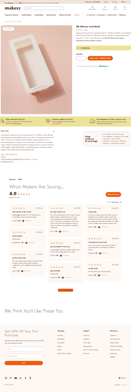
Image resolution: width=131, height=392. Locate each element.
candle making (26, 15)
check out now (17, 123)
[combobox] (44, 8)
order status (87, 343)
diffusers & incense (65, 15)
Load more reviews (65, 290)
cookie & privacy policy (64, 353)
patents (59, 350)
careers (59, 346)
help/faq (86, 339)
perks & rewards (115, 339)
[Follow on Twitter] (30, 378)
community (113, 353)
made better (61, 339)
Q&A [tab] (20, 179)
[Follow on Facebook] (25, 378)
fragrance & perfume (11, 15)
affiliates (112, 357)
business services (115, 350)
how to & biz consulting (90, 350)
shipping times (87, 346)
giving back (61, 343)
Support (106, 2)
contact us (60, 121)
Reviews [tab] (12, 179)
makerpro (113, 335)
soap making (39, 15)
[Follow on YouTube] (15, 378)
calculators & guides (116, 346)
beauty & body (51, 15)
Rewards (115, 2)
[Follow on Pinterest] (10, 378)
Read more (54, 228)
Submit (24, 363)
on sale (76, 15)
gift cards (86, 353)
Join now (88, 2)
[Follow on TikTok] (20, 378)
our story (60, 335)
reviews (117, 385)
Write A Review (113, 194)
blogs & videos (114, 343)
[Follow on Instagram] (6, 378)
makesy (7, 21)
